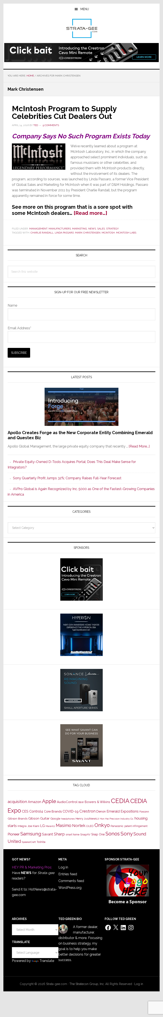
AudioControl (67, 802)
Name (12, 305)
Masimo (63, 825)
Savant (47, 834)
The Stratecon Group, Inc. (87, 984)
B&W (81, 802)
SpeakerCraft (29, 842)
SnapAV (85, 834)
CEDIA (120, 800)
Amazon (34, 802)
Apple (49, 801)
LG (42, 826)
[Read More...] (139, 446)
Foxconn (144, 811)
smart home (72, 834)
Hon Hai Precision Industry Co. (117, 818)
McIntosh (108, 232)
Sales (101, 228)
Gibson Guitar (38, 818)
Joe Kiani (33, 826)
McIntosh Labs (126, 232)
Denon (101, 811)
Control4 (36, 811)
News (92, 228)
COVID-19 (71, 811)
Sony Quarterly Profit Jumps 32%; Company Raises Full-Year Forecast (67, 478)
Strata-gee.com (81, 28)
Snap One (98, 834)
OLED (90, 826)
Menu (84, 9)
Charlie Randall (42, 232)
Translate (46, 961)
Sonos (112, 834)
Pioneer (14, 834)
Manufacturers (60, 228)
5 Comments (51, 125)
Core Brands (53, 811)
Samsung (30, 833)
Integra (22, 826)
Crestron (87, 811)
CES (25, 811)
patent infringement (136, 826)
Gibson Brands (17, 818)
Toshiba (41, 842)
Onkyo (102, 825)
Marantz (50, 826)
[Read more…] (90, 213)
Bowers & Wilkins (97, 802)
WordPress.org (70, 888)
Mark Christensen (87, 232)
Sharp (59, 834)
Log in (63, 867)
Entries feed (67, 874)
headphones (68, 818)
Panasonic (117, 826)
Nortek (78, 825)
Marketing (79, 228)
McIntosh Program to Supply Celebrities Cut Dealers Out (64, 112)
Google (55, 818)
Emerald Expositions (123, 811)
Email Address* (19, 328)
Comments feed (71, 881)
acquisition (17, 801)
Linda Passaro (64, 232)
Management (38, 228)
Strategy (112, 228)
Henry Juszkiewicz (87, 818)
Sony (127, 834)
